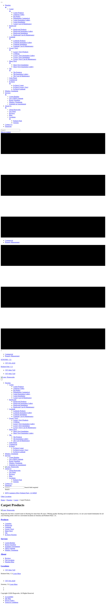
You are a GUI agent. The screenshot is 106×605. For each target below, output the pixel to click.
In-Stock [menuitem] (12, 82)
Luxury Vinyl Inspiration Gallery (24, 424)
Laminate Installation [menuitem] (20, 44)
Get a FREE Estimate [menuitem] (16, 98)
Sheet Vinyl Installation (20, 431)
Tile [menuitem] (10, 69)
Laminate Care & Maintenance (23, 416)
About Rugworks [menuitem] (14, 110)
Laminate (12, 409)
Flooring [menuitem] (8, 6)
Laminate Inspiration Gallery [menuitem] (22, 42)
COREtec (16, 422)
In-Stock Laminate (19, 452)
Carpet (11, 385)
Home (3, 500)
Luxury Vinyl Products (20, 420)
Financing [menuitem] (8, 126)
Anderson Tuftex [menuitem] (18, 14)
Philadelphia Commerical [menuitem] (21, 18)
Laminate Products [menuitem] (19, 41)
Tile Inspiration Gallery (20, 439)
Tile (10, 435)
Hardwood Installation (20, 405)
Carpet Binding (14, 457)
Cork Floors (13, 442)
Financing (8, 485)
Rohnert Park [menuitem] (17, 121)
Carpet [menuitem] (11, 10)
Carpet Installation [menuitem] (19, 22)
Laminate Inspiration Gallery (22, 413)
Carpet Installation (19, 396)
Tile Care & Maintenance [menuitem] (21, 76)
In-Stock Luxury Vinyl (20, 450)
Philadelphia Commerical (21, 392)
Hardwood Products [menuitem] (19, 29)
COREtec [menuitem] (16, 54)
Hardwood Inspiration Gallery (23, 403)
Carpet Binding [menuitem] (14, 96)
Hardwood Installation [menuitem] (20, 33)
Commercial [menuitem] (13, 80)
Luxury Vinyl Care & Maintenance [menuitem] (24, 59)
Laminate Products (19, 411)
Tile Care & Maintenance (21, 441)
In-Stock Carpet (18, 448)
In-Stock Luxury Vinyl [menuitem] (20, 87)
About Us (8, 469)
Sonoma (16, 482)
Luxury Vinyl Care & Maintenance (24, 428)
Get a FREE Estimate (16, 459)
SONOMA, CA (6, 359)
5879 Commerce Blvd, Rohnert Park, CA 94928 (21, 493)
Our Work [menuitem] (12, 111)
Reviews (12, 474)
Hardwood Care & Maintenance (23, 407)
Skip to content (6, 132)
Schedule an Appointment (17, 465)
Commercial (13, 444)
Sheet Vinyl (13, 429)
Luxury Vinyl (13, 418)
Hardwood (12, 400)
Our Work (12, 472)
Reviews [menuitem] (12, 113)
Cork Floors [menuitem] (13, 78)
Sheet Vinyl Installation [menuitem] (20, 65)
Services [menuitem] (7, 94)
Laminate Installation (20, 414)
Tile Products (17, 437)
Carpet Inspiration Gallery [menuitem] (21, 20)
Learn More (17, 573)
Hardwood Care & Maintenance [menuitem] (23, 35)
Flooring (8, 383)
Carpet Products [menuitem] (18, 13)
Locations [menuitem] (12, 118)
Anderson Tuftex (18, 388)
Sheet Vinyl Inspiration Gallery (23, 433)
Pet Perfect (16, 390)
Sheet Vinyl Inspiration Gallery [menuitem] (23, 67)
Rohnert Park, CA (7, 366)
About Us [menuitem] (8, 107)
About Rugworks (14, 470)
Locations (12, 478)
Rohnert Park (17, 480)
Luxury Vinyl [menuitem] (13, 49)
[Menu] (1, 379)
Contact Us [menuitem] (8, 124)
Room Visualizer (14, 461)
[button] (7, 489)
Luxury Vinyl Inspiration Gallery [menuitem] (24, 55)
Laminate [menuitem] (12, 38)
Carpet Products (18, 386)
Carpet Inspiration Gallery (21, 394)
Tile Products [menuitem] (17, 72)
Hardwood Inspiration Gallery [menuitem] (23, 31)
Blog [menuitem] (10, 115)
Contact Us (8, 483)
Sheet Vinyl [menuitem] (13, 62)
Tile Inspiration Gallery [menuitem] (20, 74)
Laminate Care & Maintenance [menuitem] (23, 46)
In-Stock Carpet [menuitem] (18, 85)
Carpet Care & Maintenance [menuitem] (22, 24)
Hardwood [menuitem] (12, 26)
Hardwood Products (19, 401)
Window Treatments (11, 454)
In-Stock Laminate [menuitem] (19, 89)
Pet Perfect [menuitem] (16, 16)
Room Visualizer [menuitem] (14, 100)
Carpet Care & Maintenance (22, 398)
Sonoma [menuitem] (16, 123)
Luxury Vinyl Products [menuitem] (20, 52)
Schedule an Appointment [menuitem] (17, 104)
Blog (10, 476)
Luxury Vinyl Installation (21, 426)
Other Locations (6, 496)
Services (7, 455)
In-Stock (12, 446)
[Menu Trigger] (1, 2)
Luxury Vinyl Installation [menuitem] (21, 57)
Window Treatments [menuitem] (11, 91)
